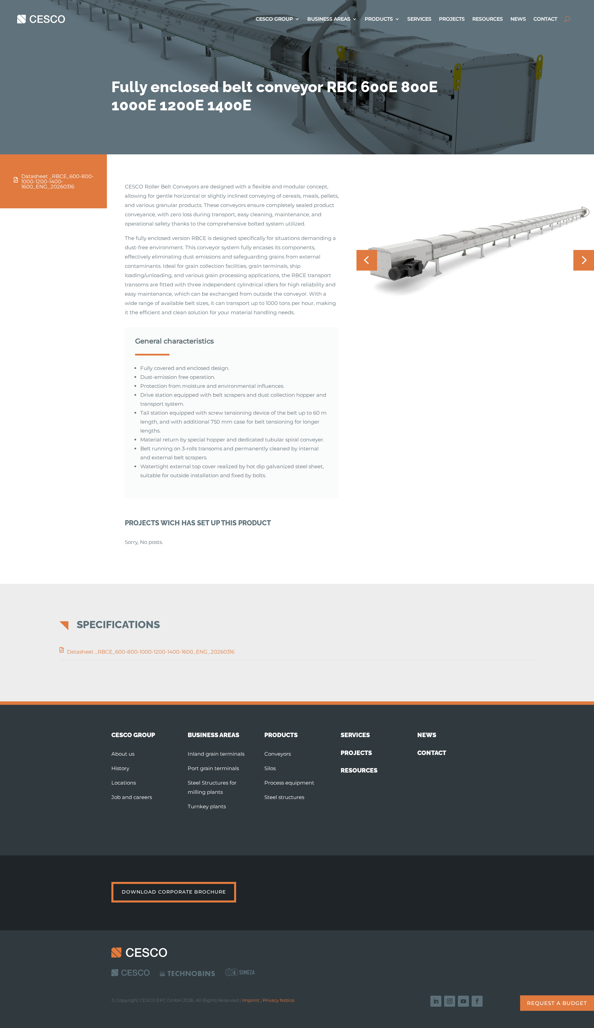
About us (122, 754)
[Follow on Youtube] (463, 1001)
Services (419, 19)
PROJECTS (356, 752)
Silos (270, 768)
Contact (545, 19)
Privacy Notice (279, 1000)
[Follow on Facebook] (477, 1001)
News (518, 19)
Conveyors (277, 754)
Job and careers (131, 797)
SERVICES (355, 735)
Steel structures (284, 797)
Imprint (250, 1000)
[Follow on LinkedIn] (435, 1001)
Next (583, 260)
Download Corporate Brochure (174, 892)
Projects (452, 19)
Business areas (328, 19)
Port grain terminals (213, 768)
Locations (123, 782)
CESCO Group (274, 19)
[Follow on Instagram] (449, 1001)
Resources (487, 19)
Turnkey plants (207, 806)
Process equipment (289, 782)
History (120, 768)
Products (379, 19)
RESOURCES (359, 770)
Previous (366, 260)
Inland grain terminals (216, 754)
